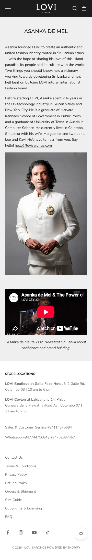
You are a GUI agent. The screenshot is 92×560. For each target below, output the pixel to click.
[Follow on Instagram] (21, 532)
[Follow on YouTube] (34, 532)
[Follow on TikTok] (47, 532)
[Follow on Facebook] (7, 532)
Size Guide (13, 499)
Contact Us (14, 457)
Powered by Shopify (63, 547)
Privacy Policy (16, 474)
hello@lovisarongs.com (33, 145)
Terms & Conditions (21, 466)
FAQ (8, 516)
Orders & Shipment (20, 491)
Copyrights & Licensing (23, 508)
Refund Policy (16, 483)
